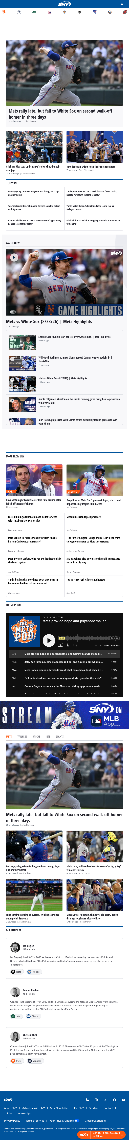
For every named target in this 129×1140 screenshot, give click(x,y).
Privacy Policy (12, 1120)
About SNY (10, 1107)
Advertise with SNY (33, 1107)
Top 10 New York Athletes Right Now (86, 579)
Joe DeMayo (72, 507)
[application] (64, 282)
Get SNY (79, 1107)
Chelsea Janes (12, 507)
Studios (93, 1107)
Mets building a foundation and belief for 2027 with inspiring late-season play (32, 518)
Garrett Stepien (28, 173)
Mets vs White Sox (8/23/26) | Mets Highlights (49, 321)
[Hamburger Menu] (5, 4)
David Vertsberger (87, 170)
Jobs (9, 1113)
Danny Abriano (15, 530)
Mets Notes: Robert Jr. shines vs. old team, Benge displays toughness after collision (92, 916)
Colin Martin (85, 921)
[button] (12, 255)
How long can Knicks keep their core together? (91, 167)
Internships (24, 1113)
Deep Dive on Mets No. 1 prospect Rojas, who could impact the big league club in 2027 (94, 502)
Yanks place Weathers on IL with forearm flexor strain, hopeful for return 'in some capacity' (92, 193)
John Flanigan (30, 121)
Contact (108, 1107)
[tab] (9, 736)
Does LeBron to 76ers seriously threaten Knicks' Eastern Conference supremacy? (32, 539)
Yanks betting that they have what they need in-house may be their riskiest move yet (33, 581)
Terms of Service (35, 1120)
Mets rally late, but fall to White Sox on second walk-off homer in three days (60, 113)
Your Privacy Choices (61, 1120)
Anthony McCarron (75, 551)
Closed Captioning (95, 1120)
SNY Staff (71, 593)
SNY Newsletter (59, 1107)
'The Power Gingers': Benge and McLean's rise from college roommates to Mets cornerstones (93, 539)
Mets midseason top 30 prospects (84, 517)
